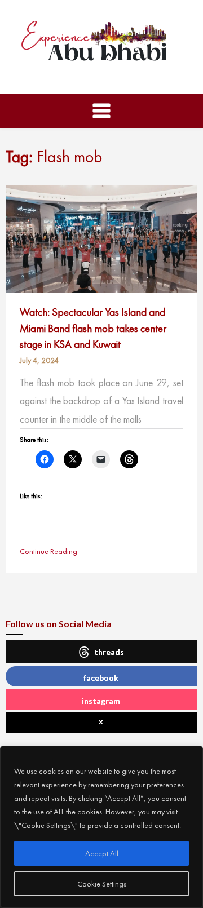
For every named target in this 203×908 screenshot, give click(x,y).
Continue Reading (48, 551)
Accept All (101, 853)
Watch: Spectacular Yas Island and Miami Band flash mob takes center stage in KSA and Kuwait (93, 328)
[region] (101, 827)
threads (109, 652)
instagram (101, 701)
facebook (100, 678)
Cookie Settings (101, 884)
